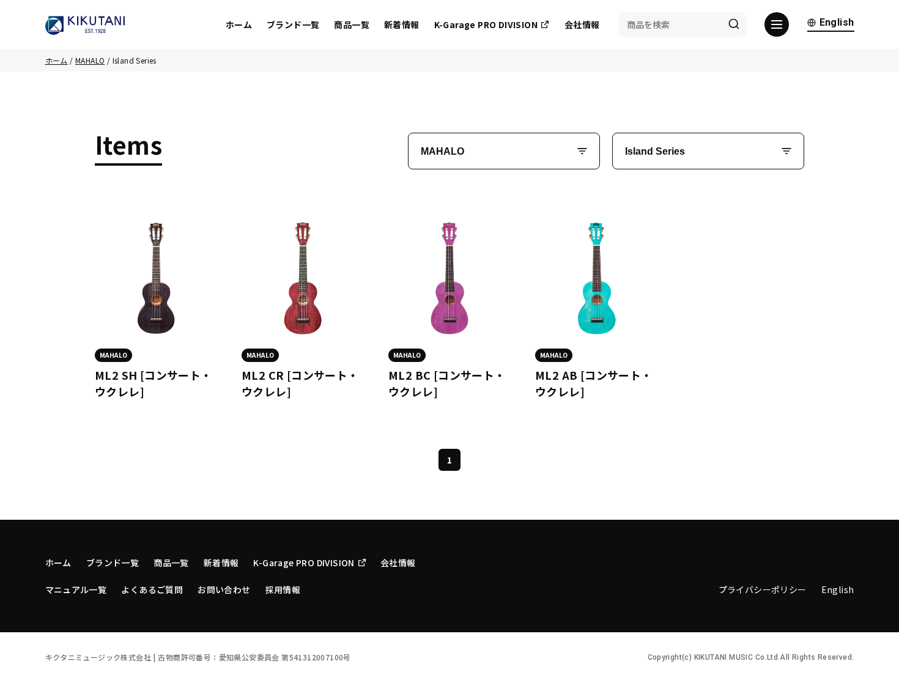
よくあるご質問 (152, 589)
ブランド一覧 (293, 24)
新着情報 (402, 24)
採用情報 (283, 589)
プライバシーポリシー (763, 589)
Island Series (655, 151)
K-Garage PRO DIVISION (486, 24)
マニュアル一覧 (76, 589)
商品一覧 (351, 24)
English (836, 23)
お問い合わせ (224, 589)
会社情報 (582, 24)
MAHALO (90, 60)
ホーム (239, 24)
